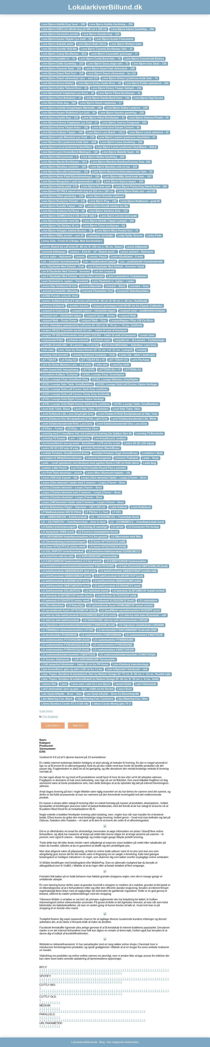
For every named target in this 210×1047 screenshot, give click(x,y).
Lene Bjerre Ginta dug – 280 (58, 103)
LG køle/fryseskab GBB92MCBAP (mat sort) (68, 571)
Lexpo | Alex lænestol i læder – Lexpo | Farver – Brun (114, 477)
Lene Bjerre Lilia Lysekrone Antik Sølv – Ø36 (68, 142)
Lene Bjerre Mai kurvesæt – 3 (59, 157)
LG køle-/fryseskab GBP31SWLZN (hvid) (143, 566)
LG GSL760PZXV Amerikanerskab (62, 551)
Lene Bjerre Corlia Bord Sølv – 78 (100, 58)
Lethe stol (101, 364)
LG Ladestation (147, 600)
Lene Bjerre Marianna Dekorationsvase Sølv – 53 (122, 171)
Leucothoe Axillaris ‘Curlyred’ (59, 374)
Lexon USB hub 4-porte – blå (59, 477)
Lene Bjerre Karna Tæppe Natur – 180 (64, 127)
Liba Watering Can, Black (57, 698)
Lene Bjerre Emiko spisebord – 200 (146, 83)
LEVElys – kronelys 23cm (82, 428)
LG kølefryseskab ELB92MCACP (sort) (65, 581)
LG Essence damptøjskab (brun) (98, 531)
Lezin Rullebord (141, 507)
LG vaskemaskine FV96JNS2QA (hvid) (65, 644)
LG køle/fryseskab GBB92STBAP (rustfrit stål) (128, 571)
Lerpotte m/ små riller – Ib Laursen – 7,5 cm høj (70, 345)
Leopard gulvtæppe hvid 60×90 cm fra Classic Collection (127, 305)
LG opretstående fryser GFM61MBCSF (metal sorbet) (120, 605)
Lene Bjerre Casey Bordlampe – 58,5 (64, 53)
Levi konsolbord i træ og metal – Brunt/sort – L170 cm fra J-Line (80, 443)
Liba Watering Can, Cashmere (94, 698)
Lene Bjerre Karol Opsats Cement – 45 (115, 127)
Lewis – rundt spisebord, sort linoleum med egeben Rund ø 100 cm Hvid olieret (90, 463)
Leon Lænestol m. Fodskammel (126, 276)
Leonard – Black (115, 286)
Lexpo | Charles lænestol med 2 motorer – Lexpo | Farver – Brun (81, 492)
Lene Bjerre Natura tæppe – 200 (123, 181)
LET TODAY (48, 359)
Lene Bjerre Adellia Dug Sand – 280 (63, 24)
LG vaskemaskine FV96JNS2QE (112, 644)
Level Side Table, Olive (126, 409)
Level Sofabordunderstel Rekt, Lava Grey (67, 423)
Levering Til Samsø (53, 438)
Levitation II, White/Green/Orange (61, 458)
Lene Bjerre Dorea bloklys (57, 83)
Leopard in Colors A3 (54, 310)
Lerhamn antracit (77, 340)
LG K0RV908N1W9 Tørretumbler (97, 556)
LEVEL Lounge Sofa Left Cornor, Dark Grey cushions (74, 389)
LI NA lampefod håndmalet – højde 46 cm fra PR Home (74, 664)
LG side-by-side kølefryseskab (60, 620)
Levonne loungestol (98, 458)
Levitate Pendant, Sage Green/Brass (115, 453)
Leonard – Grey (139, 286)
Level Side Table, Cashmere (91, 409)
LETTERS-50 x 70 (109, 369)
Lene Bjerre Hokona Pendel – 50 (149, 117)
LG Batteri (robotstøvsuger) (58, 526)
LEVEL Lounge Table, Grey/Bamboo (136, 404)
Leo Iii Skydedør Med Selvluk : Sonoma (65, 271)
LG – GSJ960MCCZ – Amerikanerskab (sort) (137, 522)
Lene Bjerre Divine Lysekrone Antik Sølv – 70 (130, 78)
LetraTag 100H (120, 364)
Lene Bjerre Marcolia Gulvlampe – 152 (64, 171)
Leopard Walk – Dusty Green (59, 320)
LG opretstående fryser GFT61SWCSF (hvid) (68, 610)
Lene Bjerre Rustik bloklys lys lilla (107, 206)
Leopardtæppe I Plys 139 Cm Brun (131, 320)
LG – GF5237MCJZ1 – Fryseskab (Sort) (115, 517)
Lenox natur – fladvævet (56, 256)
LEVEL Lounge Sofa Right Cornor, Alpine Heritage (72, 399)
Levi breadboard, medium (110, 438)
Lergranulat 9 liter (52, 340)
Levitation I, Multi (152, 453)
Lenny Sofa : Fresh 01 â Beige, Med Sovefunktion (72, 241)
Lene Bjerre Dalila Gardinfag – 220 (62, 63)
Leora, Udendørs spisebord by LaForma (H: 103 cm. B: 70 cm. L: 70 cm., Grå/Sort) (91, 325)
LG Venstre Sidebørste (55, 659)
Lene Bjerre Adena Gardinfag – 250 (132, 29)
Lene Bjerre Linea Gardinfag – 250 (121, 142)
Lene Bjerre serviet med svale (118, 216)
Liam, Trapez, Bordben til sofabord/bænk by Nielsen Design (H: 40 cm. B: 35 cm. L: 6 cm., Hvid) (99, 679)
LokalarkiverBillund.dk (105, 7)
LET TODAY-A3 (118, 359)
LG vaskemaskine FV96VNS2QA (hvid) (65, 649)
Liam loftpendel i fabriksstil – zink (126, 669)
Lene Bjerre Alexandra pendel (59, 34)
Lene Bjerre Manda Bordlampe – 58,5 (64, 161)
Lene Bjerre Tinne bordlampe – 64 (104, 225)
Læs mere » (53, 725)
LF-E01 (116, 512)
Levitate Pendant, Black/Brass (101, 448)
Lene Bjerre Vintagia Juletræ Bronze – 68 (66, 230)
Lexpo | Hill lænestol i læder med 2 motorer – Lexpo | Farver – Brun (82, 502)
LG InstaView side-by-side (57, 556)
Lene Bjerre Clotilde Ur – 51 (58, 58)
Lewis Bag (149, 463)
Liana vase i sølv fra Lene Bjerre (91, 684)
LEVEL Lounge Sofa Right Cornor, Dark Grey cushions (75, 404)
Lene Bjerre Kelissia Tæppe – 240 (62, 132)
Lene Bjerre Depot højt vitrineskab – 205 (110, 68)
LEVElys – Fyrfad (52, 428)
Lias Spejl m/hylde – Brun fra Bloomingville (112, 693)
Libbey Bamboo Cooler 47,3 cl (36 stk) (64, 703)
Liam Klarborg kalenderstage (130, 664)
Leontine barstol (78, 305)
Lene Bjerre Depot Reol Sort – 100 (62, 73)
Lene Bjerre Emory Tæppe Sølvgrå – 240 (116, 88)
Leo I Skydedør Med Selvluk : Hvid (62, 266)
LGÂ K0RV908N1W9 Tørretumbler (94, 659)
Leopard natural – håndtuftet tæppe (94, 310)
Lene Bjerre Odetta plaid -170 (59, 186)
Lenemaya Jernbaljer (100, 235)
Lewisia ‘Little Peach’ (54, 468)
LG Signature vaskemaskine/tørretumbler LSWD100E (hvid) (78, 625)
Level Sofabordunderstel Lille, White (133, 418)
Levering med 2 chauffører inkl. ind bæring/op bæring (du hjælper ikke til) (86, 433)
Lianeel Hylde (123, 684)
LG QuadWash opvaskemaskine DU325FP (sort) (130, 610)
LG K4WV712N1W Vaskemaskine (125, 561)
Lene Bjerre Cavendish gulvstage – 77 (114, 53)
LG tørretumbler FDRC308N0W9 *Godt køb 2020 (127, 630)
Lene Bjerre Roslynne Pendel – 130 (63, 201)
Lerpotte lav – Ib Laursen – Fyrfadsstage (140, 340)
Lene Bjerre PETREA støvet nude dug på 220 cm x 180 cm (77, 191)
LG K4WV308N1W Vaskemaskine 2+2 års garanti (71, 561)
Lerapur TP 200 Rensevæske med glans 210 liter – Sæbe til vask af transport (88, 335)
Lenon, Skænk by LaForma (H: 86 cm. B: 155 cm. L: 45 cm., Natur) (81, 246)
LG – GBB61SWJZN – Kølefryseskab (64, 517)
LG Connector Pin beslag (143, 526)
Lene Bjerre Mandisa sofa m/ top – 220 (113, 166)
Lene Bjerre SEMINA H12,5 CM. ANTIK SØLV (68, 216)
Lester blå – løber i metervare (137, 355)
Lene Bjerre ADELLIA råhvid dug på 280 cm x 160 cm (74, 29)
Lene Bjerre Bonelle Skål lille (59, 48)
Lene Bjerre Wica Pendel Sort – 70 (117, 230)
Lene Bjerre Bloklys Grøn (126, 44)
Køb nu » (78, 725)
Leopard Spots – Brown (100, 315)
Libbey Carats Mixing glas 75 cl (111, 703)
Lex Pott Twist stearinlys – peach (61, 472)
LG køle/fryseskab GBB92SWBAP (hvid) (66, 576)
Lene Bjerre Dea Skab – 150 (149, 63)
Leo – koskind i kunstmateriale (60, 261)
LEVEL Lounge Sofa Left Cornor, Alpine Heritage (126, 384)
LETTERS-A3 (132, 369)
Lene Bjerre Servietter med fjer (60, 220)
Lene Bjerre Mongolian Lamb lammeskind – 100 (70, 181)
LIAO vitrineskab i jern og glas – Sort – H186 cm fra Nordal (77, 689)
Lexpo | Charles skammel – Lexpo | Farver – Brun (71, 497)
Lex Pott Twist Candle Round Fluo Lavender (98, 468)
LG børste (117, 526)
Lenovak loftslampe (53, 251)
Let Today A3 (68, 359)
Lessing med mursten (54, 355)
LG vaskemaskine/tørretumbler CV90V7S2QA (127, 654)
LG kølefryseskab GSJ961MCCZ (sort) (116, 585)
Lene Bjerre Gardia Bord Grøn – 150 (107, 98)
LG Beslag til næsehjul (93, 526)
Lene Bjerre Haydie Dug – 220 (59, 117)
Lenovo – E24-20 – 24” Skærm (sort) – (93, 251)
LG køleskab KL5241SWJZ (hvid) (113, 600)
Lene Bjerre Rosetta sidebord (105, 196)
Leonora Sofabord (52, 305)
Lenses (79, 256)
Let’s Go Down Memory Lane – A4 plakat (66, 364)
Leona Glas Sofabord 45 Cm (58, 286)
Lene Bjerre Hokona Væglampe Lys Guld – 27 (69, 122)
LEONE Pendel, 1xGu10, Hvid (59, 296)
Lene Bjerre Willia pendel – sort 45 (62, 235)
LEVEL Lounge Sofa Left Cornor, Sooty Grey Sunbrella (75, 394)
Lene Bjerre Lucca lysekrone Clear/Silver (66, 147)
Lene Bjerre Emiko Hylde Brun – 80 (99, 83)
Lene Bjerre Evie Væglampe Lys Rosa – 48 (67, 93)
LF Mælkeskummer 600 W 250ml (61, 512)
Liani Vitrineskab (145, 684)
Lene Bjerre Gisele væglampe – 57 (101, 103)
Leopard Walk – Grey (93, 320)
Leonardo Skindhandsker (133, 291)
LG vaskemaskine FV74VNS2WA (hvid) (65, 639)
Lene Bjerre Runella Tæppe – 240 (62, 206)
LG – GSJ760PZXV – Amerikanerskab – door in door (73, 522)
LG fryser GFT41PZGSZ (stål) (107, 541)
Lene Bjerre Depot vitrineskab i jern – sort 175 (69, 78)
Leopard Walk (127, 315)
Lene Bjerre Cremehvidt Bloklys (144, 58)
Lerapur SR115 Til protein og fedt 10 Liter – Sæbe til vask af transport (84, 330)
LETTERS (88, 369)
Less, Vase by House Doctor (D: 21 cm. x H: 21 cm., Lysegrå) (95, 350)
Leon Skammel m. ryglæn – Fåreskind (64, 281)
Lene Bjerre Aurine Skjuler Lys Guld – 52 (66, 39)
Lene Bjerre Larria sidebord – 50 (149, 132)
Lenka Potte (154, 235)
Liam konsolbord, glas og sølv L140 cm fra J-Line (71, 669)
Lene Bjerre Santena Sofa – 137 (108, 211)
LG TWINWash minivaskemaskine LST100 (67, 630)
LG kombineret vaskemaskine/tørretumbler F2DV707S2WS (77, 566)
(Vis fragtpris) (50, 716)
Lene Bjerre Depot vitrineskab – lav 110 (111, 73)
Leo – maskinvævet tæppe (99, 261)
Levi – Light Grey (79, 438)
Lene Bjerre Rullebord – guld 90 (140, 201)
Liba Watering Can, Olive (132, 698)
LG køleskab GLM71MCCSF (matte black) (66, 595)
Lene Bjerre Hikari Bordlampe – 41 (103, 117)
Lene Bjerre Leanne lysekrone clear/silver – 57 (127, 137)
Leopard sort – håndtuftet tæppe (61, 315)
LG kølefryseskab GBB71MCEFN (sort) (65, 585)
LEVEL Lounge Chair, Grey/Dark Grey (64, 379)
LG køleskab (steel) (96, 590)
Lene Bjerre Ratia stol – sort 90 (136, 191)
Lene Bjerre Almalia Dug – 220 (100, 34)
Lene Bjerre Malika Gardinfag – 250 (102, 157)
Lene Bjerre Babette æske (57, 44)
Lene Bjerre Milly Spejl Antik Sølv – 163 (127, 176)
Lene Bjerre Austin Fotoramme (114, 39)
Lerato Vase (147, 335)
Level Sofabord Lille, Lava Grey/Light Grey (67, 413)
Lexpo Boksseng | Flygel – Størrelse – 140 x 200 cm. (73, 507)
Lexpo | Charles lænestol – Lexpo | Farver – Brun (71, 487)
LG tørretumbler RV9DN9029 (59, 635)
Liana (63, 684)
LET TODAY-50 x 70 (92, 359)
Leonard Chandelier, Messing (59, 291)
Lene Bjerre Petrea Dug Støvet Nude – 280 (141, 186)
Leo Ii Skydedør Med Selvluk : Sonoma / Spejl (116, 266)
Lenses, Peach (97, 256)
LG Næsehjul (75, 605)
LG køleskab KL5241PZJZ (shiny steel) (65, 600)
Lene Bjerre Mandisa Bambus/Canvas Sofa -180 (120, 161)
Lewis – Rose (150, 458)
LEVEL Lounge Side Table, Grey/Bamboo (67, 384)
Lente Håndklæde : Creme (127, 256)
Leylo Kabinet (118, 507)
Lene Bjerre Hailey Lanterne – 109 (126, 107)
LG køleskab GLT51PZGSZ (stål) (116, 595)
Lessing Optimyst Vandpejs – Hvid (93, 355)
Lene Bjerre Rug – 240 (102, 201)
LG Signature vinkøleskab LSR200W (141, 625)
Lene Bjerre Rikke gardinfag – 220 (62, 196)
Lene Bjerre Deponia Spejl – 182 (61, 68)
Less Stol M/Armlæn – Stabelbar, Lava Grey (129, 345)
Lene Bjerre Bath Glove (91, 44)
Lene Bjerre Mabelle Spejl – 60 (120, 152)
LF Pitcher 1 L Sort (96, 512)
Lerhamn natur (101, 340)
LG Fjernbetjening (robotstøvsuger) (63, 541)
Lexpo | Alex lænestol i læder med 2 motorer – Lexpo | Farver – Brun (83, 482)
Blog (102, 1042)
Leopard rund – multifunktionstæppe (142, 310)
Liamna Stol (48, 684)
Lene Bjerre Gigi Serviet (148, 98)
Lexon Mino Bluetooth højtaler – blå (108, 472)
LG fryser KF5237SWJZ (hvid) (107, 546)
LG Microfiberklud (52, 605)
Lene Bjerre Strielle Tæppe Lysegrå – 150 (108, 220)
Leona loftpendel (90, 286)
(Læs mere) (46, 711)
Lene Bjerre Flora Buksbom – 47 (61, 98)
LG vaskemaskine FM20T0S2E (144, 635)
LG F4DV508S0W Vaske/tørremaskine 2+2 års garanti (74, 536)
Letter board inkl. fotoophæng (59, 369)
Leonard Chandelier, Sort (97, 291)
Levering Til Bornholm (149, 433)
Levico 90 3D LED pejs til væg (59, 448)
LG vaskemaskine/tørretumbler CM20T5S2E (68, 654)
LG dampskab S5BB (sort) (57, 531)
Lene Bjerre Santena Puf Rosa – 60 (63, 211)
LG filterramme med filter (126, 536)
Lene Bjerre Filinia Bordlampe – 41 (119, 93)
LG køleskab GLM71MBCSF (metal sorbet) (138, 590)
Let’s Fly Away (140, 359)
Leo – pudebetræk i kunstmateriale (141, 261)
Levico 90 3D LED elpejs (139, 443)
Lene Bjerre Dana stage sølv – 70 (107, 63)
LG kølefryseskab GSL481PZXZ (61, 590)
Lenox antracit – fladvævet (136, 251)
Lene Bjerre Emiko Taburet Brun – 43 (64, 88)
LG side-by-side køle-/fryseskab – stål (143, 615)
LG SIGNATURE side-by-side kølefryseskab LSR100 (115, 620)
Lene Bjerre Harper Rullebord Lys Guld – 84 (68, 112)
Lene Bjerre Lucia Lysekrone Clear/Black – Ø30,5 (126, 147)
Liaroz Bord (124, 689)
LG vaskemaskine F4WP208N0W (101, 635)
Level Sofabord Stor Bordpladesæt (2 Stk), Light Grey (74, 418)
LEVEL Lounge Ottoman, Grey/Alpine (115, 379)
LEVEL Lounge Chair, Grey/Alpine (103, 374)
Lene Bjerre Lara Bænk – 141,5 (106, 132)
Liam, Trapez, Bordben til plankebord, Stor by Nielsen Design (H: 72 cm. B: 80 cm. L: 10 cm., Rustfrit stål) (105, 674)
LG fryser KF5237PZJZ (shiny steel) (63, 546)
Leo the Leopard (104, 271)
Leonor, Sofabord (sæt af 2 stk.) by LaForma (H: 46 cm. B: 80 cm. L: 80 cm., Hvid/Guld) (94, 300)
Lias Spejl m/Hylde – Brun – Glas (61, 693)
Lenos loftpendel (136, 246)
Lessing (141, 350)
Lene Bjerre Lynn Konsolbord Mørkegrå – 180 (69, 152)
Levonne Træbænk (126, 458)
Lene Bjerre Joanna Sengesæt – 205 (124, 122)
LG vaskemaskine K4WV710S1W (113, 649)
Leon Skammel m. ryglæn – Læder (113, 281)
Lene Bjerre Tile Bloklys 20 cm (60, 225)
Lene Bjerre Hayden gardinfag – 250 (121, 112)
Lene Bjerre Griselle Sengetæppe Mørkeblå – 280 (71, 107)
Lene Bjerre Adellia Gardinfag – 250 (111, 24)
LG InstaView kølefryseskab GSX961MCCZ (113, 551)
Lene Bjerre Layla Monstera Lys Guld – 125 (67, 137)
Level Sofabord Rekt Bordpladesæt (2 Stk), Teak (127, 413)
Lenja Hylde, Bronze (130, 235)
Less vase (47, 350)
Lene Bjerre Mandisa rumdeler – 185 (63, 166)
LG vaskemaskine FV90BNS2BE (113, 639)
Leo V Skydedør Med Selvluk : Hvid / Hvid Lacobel (72, 276)
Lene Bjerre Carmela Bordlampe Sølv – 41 (107, 48)
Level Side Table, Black (55, 409)
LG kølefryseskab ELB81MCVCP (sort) (119, 576)
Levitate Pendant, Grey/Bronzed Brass (65, 453)
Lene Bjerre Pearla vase (96, 186)
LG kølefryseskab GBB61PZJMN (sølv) (117, 581)
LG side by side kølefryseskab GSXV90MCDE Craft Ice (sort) (78, 615)
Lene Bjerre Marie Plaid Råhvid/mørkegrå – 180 (70, 176)
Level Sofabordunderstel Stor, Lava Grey (121, 423)
